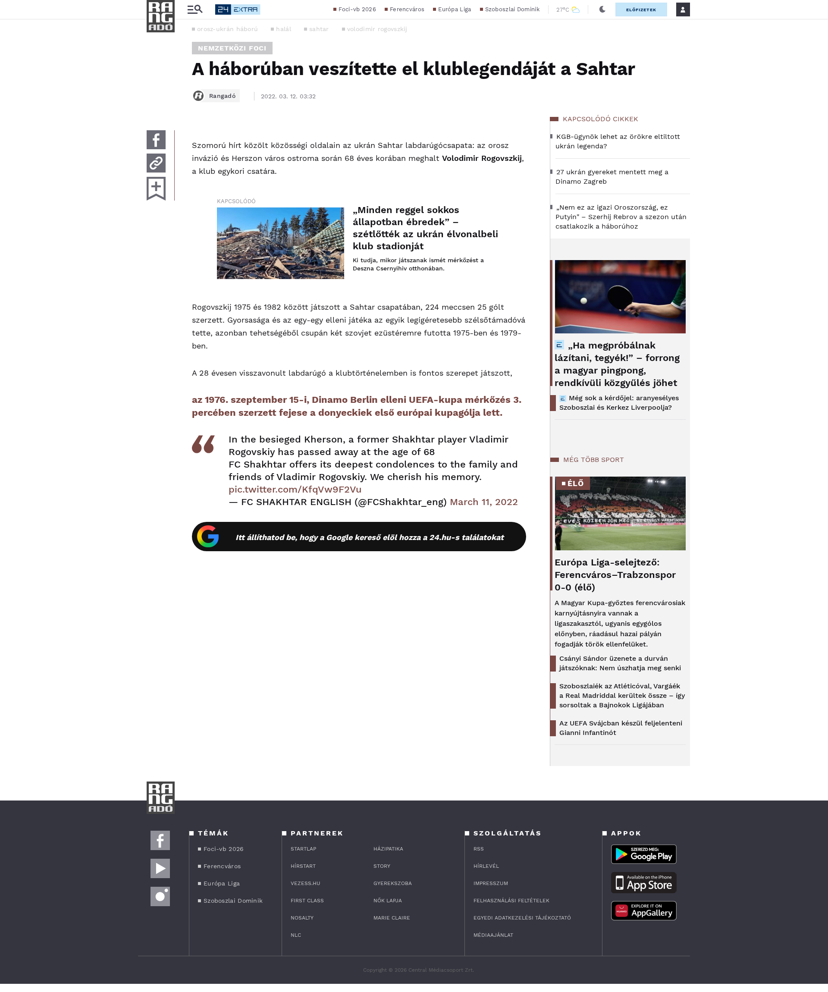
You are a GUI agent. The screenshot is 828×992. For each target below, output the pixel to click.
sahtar (319, 28)
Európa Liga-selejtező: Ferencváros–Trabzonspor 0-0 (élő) (615, 575)
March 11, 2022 (484, 501)
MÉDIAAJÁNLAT (493, 935)
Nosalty (302, 918)
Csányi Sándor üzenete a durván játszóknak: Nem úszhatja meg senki (620, 663)
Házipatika (388, 849)
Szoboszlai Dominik (512, 9)
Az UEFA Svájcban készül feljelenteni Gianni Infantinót (620, 728)
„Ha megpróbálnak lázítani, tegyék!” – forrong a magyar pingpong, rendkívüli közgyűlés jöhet (617, 364)
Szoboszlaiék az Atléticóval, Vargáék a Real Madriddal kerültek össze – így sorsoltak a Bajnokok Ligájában (622, 695)
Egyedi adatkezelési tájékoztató (522, 918)
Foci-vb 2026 (357, 9)
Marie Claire (391, 918)
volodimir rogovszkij (377, 28)
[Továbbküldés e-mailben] (156, 163)
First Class (307, 901)
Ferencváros (407, 9)
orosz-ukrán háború (227, 28)
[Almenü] (195, 9)
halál (283, 28)
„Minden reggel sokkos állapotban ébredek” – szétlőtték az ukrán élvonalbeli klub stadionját (425, 227)
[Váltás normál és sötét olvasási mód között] (602, 9)
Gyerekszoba (392, 883)
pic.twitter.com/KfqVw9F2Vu (295, 489)
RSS (479, 849)
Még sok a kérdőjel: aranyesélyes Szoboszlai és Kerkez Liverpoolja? (619, 402)
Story (381, 866)
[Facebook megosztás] (156, 139)
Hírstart (303, 866)
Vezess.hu (305, 883)
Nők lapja (387, 901)
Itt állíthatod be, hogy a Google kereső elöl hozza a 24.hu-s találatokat (369, 537)
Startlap (303, 849)
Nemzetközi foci (232, 48)
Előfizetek (641, 9)
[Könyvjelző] (156, 189)
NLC (296, 935)
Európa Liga (454, 9)
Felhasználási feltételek (511, 901)
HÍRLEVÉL (486, 866)
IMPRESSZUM (491, 883)
